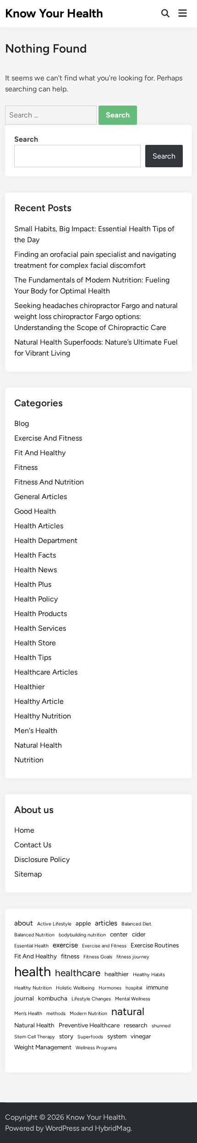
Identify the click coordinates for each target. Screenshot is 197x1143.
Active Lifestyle (54, 924)
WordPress (62, 1128)
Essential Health (31, 946)
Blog (21, 423)
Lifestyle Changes (91, 999)
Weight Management (42, 1047)
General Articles (40, 496)
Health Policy (36, 599)
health (32, 971)
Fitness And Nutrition (49, 482)
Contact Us (32, 844)
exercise (65, 945)
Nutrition (29, 759)
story (66, 1036)
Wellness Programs (96, 1048)
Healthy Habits (149, 975)
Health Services (40, 628)
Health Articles (38, 525)
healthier (116, 974)
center (119, 934)
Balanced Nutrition (34, 935)
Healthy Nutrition (42, 716)
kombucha (52, 998)
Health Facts (35, 555)
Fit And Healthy (40, 452)
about (23, 923)
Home (24, 830)
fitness (70, 956)
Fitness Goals (97, 957)
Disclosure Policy (42, 859)
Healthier (29, 686)
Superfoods (90, 1037)
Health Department (45, 540)
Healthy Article (39, 701)
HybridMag (113, 1128)
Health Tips (32, 657)
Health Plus (32, 584)
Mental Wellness (132, 999)
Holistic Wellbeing (75, 988)
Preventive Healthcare (89, 1025)
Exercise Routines (155, 945)
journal (24, 998)
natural (127, 1011)
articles (106, 923)
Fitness (26, 467)
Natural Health (38, 745)
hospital (134, 988)
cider (139, 934)
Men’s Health (28, 1013)
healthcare (77, 972)
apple (83, 923)
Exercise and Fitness (104, 946)
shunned (161, 1026)
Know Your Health (54, 13)
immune (157, 987)
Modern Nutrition (88, 1013)
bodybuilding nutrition (82, 935)
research (136, 1025)
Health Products (40, 613)
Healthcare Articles (45, 672)
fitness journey (132, 957)
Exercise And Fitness (48, 438)
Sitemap (28, 874)
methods (56, 1013)
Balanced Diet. (136, 924)
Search (26, 139)
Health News (35, 569)
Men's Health (35, 730)
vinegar (141, 1036)
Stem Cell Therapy (34, 1037)
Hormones (109, 988)
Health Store (35, 642)
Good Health (35, 511)
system (116, 1036)
